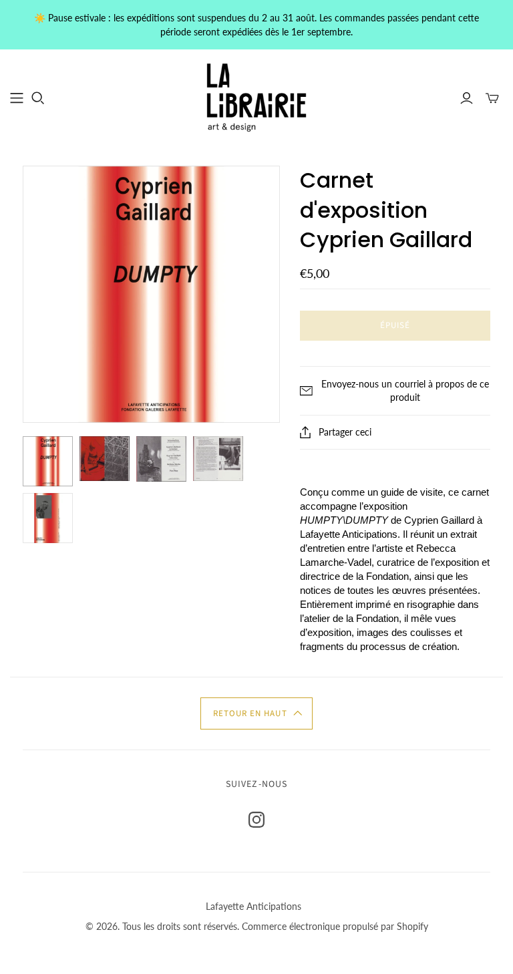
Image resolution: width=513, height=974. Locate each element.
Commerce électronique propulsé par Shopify (335, 926)
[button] (256, 713)
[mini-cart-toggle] (492, 98)
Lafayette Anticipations (253, 906)
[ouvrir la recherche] (38, 98)
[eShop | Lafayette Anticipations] (256, 97)
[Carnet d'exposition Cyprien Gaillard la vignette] (48, 461)
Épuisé (395, 325)
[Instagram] (256, 820)
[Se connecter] (467, 98)
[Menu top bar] (16, 98)
